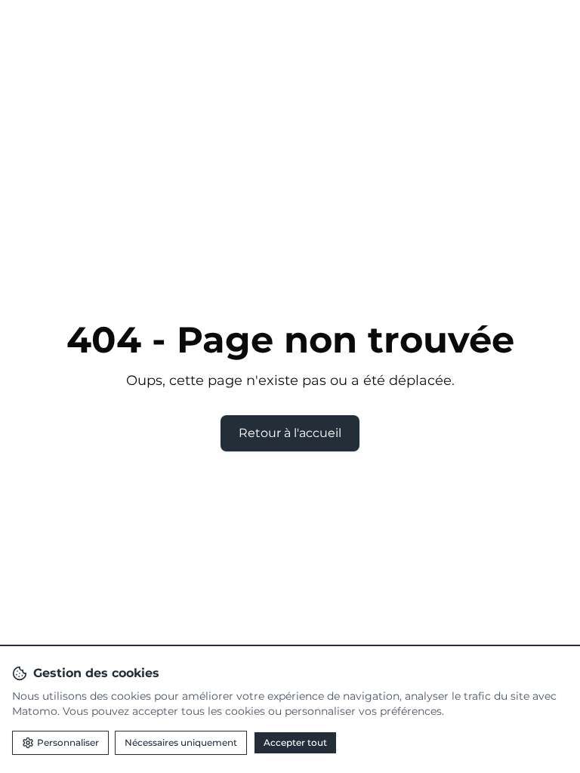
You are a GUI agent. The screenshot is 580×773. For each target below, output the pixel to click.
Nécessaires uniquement (181, 742)
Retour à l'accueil (290, 433)
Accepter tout (295, 742)
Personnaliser (68, 742)
